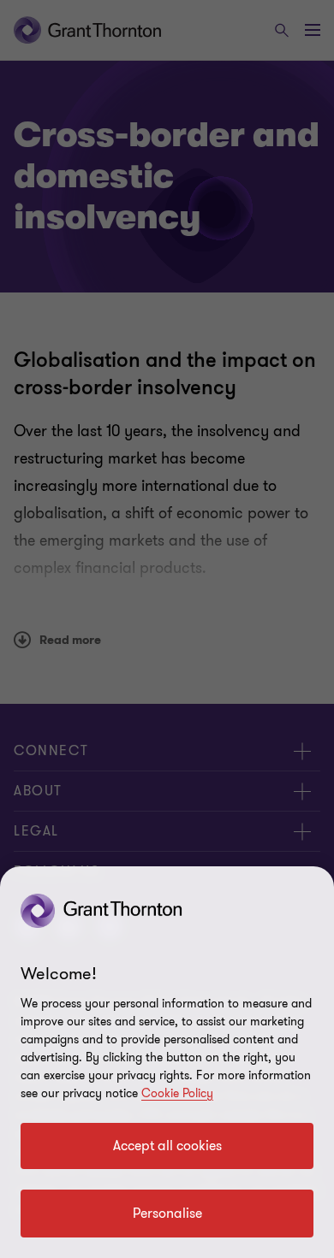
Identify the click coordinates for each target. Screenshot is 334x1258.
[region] (167, 1062)
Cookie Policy (177, 1093)
